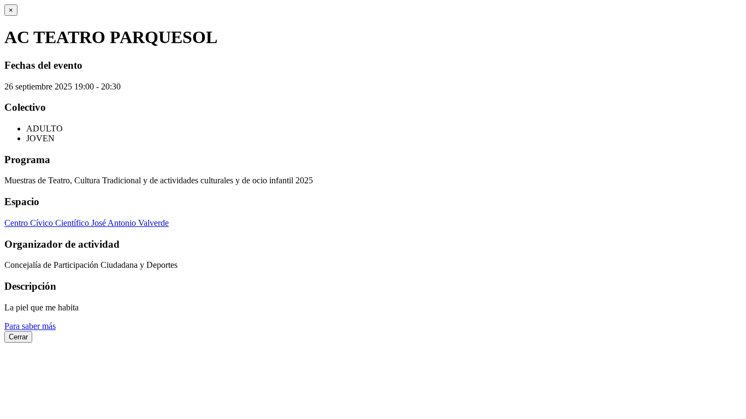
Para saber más (30, 326)
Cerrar (18, 337)
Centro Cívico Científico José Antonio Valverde (86, 223)
